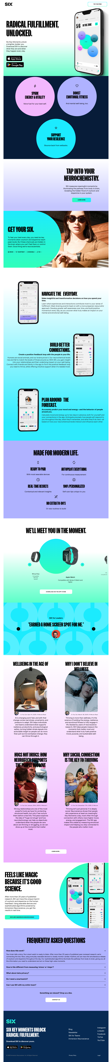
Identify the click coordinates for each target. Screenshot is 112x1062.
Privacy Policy (72, 1055)
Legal (98, 1055)
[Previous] (29, 564)
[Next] (82, 564)
